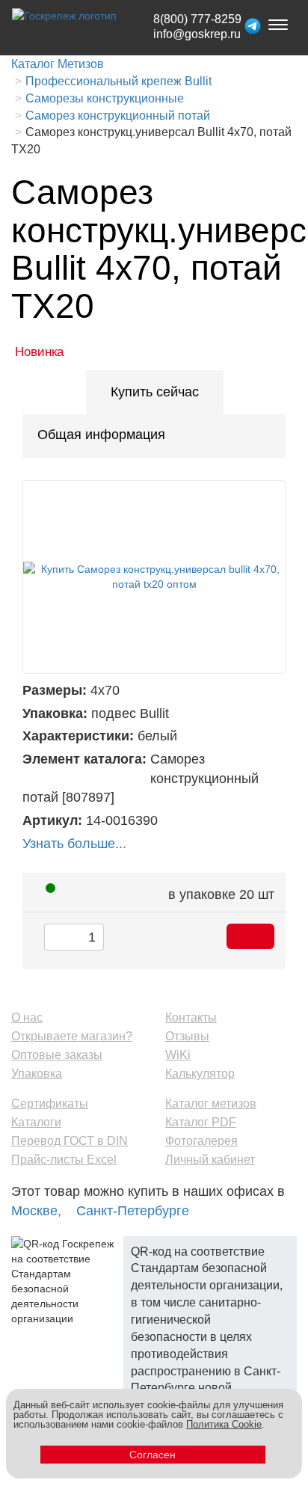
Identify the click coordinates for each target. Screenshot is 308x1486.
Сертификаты (49, 1103)
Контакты (191, 1017)
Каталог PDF (200, 1122)
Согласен (152, 1455)
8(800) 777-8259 (197, 19)
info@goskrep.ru (197, 34)
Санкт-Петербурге (132, 1210)
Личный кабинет (210, 1159)
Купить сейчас (155, 391)
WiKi (178, 1055)
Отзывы (187, 1036)
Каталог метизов (210, 1103)
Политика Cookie (224, 1424)
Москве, (36, 1210)
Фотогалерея (201, 1141)
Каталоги (36, 1122)
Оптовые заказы (56, 1055)
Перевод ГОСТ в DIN (69, 1141)
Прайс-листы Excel (64, 1159)
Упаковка (36, 1073)
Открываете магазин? (71, 1036)
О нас (27, 1017)
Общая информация (101, 434)
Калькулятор (200, 1073)
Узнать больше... (74, 843)
